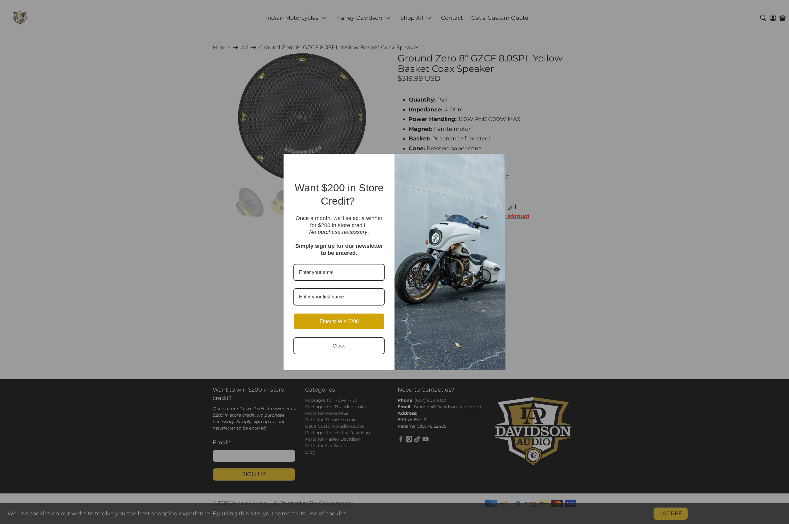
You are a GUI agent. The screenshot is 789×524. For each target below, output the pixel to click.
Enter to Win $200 (339, 321)
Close (339, 345)
